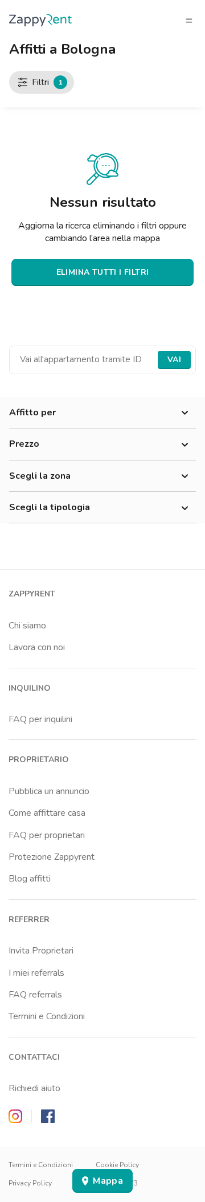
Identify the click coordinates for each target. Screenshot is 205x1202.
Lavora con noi (37, 647)
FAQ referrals (35, 994)
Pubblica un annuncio (49, 791)
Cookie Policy (117, 1164)
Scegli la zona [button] (40, 476)
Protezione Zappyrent (52, 857)
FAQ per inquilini (40, 719)
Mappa (108, 1181)
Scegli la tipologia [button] (49, 507)
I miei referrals (36, 973)
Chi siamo (27, 625)
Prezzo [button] (24, 444)
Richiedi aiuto (34, 1088)
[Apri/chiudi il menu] (189, 20)
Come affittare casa (47, 813)
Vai (174, 359)
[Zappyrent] (40, 20)
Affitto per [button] (32, 412)
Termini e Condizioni (47, 1016)
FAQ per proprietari (47, 835)
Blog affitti (30, 878)
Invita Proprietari (41, 950)
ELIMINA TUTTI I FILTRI (102, 272)
